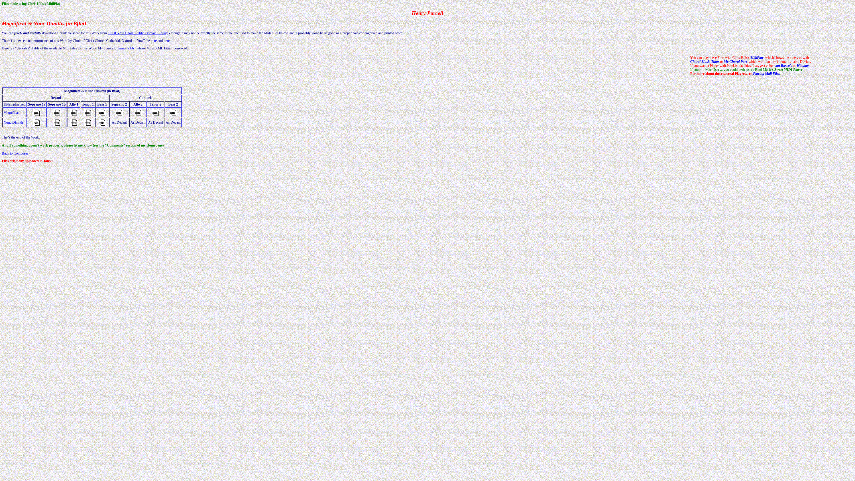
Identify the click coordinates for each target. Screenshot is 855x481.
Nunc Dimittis (13, 122)
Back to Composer (15, 153)
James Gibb (125, 48)
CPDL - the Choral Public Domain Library (138, 33)
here (154, 41)
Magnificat (11, 112)
